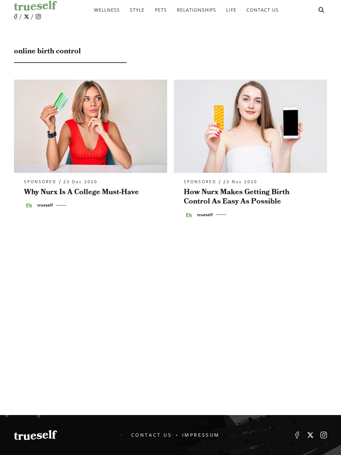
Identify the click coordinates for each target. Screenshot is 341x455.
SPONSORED (40, 182)
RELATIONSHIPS (196, 10)
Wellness (107, 10)
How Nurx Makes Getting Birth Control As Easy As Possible (236, 197)
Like (15, 17)
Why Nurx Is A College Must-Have (81, 192)
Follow (26, 16)
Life (231, 10)
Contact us (262, 10)
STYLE (137, 10)
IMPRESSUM (201, 435)
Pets (161, 10)
